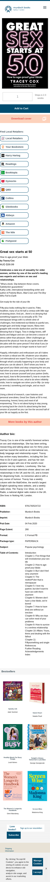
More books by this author (25, 421)
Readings (11, 164)
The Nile (10, 232)
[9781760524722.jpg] (25, 53)
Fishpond (11, 241)
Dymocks (11, 181)
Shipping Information (9, 850)
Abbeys (10, 215)
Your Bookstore (14, 146)
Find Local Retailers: (12, 131)
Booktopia (11, 172)
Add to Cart (21, 108)
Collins (10, 198)
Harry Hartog (13, 155)
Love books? (12, 828)
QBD (8, 189)
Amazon (10, 223)
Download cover (21, 118)
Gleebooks (12, 206)
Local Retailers (14, 138)
